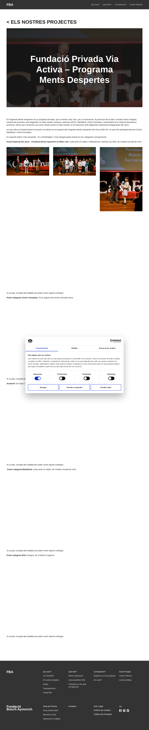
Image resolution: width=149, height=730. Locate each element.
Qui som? (95, 4)
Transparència (49, 688)
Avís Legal (98, 706)
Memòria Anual (49, 715)
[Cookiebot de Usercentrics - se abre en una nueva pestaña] (111, 341)
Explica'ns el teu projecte (104, 676)
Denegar (43, 387)
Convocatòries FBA (76, 680)
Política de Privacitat (103, 714)
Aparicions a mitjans (52, 719)
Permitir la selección (74, 387)
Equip (45, 684)
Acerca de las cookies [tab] (107, 348)
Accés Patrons (125, 676)
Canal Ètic (47, 692)
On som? (98, 680)
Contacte (72, 706)
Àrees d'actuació (75, 676)
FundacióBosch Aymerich (19, 708)
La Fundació (48, 676)
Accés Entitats (125, 680)
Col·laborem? (121, 4)
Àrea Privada (125, 672)
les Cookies (29, 293)
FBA (10, 4)
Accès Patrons (136, 4)
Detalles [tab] (74, 348)
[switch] (62, 378)
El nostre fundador (51, 680)
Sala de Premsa (50, 706)
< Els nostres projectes (42, 22)
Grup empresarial (50, 710)
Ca (120, 706)
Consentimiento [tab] (42, 348)
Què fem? (107, 4)
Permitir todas (105, 387)
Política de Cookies (102, 710)
